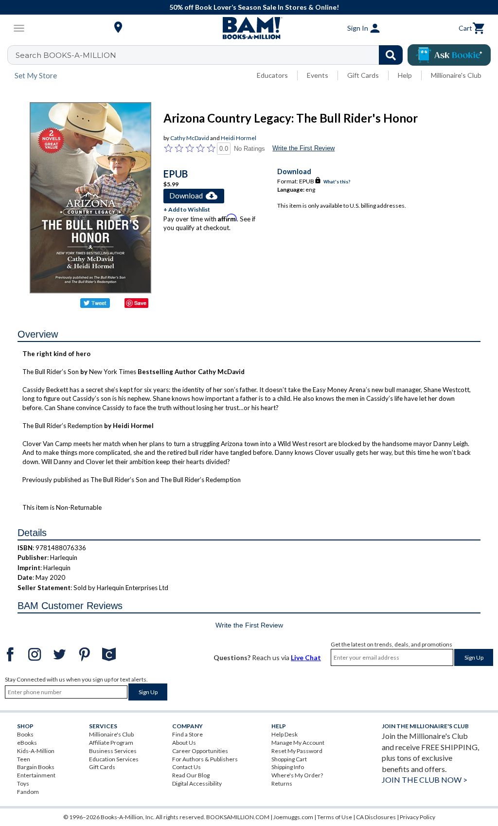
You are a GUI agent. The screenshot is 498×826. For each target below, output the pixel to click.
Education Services (114, 759)
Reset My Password (296, 750)
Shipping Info (287, 767)
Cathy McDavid (189, 138)
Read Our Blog (191, 775)
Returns (281, 783)
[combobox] (211, 55)
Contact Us (186, 767)
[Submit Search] (391, 55)
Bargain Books (35, 767)
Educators (272, 75)
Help (405, 75)
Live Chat (306, 657)
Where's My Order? (297, 775)
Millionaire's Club (456, 75)
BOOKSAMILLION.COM (237, 817)
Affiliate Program (111, 742)
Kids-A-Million (35, 750)
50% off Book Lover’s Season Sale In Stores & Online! (254, 7)
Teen (23, 759)
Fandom (28, 791)
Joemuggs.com (293, 817)
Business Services (113, 750)
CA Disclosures (376, 817)
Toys (23, 783)
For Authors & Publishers (205, 759)
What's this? (336, 181)
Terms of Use (334, 817)
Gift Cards (363, 75)
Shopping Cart (289, 759)
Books (25, 734)
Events (317, 75)
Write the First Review (303, 148)
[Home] (249, 28)
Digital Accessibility (197, 783)
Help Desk (284, 734)
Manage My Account (297, 742)
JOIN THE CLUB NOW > (424, 779)
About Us (184, 742)
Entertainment (36, 775)
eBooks (27, 742)
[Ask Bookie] (449, 55)
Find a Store (187, 734)
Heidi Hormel (238, 138)
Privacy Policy (417, 817)
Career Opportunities (200, 750)
